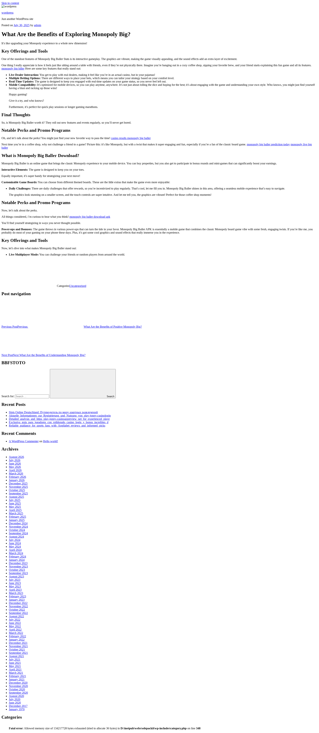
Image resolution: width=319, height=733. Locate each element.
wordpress (7, 12)
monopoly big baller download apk (89, 216)
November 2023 (18, 566)
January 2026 (17, 480)
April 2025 (15, 510)
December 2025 (18, 483)
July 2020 (14, 699)
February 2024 (17, 556)
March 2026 (16, 473)
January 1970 (17, 709)
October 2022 (17, 609)
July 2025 (14, 500)
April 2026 (15, 470)
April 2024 (15, 549)
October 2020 (17, 689)
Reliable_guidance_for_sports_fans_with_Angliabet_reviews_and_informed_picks (57, 425)
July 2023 (14, 579)
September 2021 (18, 652)
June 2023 (15, 583)
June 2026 (15, 463)
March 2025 (16, 513)
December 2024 (18, 523)
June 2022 (15, 623)
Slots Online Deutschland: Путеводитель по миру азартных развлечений (53, 412)
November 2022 (18, 606)
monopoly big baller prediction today (268, 144)
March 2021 (16, 672)
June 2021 (15, 662)
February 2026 (17, 476)
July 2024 (14, 539)
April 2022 (15, 629)
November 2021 (18, 646)
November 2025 (18, 486)
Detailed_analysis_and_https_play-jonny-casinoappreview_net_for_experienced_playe (59, 418)
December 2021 (18, 642)
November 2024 (18, 526)
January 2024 (17, 559)
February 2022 (17, 636)
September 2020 (18, 692)
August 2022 (16, 616)
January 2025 (17, 520)
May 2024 (15, 546)
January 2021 (17, 679)
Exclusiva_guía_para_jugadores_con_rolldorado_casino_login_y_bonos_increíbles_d (58, 422)
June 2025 (15, 503)
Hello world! (50, 441)
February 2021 (17, 676)
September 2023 (18, 573)
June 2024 (15, 543)
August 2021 (16, 656)
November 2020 (18, 686)
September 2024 (18, 533)
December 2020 (18, 682)
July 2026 (14, 460)
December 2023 (18, 563)
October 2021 (17, 649)
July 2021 (14, 659)
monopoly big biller (12, 68)
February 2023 (17, 596)
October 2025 (17, 490)
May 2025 (15, 506)
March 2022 (16, 632)
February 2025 (17, 516)
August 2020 (16, 696)
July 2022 (14, 619)
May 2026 (15, 466)
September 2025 (18, 493)
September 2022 (18, 613)
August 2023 (16, 576)
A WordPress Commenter (24, 441)
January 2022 (17, 639)
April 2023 (15, 589)
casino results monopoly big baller (131, 138)
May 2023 (15, 586)
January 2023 (17, 599)
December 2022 (18, 603)
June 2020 (15, 702)
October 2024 (17, 530)
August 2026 (16, 456)
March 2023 (16, 593)
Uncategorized (77, 285)
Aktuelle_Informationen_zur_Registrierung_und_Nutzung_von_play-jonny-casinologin (60, 415)
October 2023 (17, 569)
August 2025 (16, 496)
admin (37, 25)
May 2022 (15, 626)
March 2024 (16, 553)
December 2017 (18, 706)
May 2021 (15, 666)
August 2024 (16, 536)
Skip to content (10, 3)
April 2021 (15, 669)
